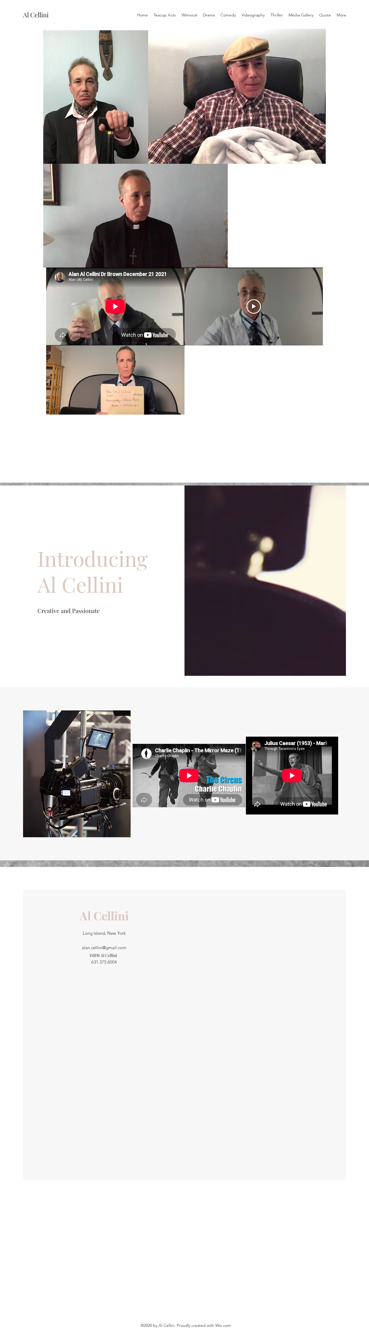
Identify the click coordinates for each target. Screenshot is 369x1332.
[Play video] (253, 306)
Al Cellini (35, 14)
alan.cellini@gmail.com (104, 947)
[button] (140, 157)
